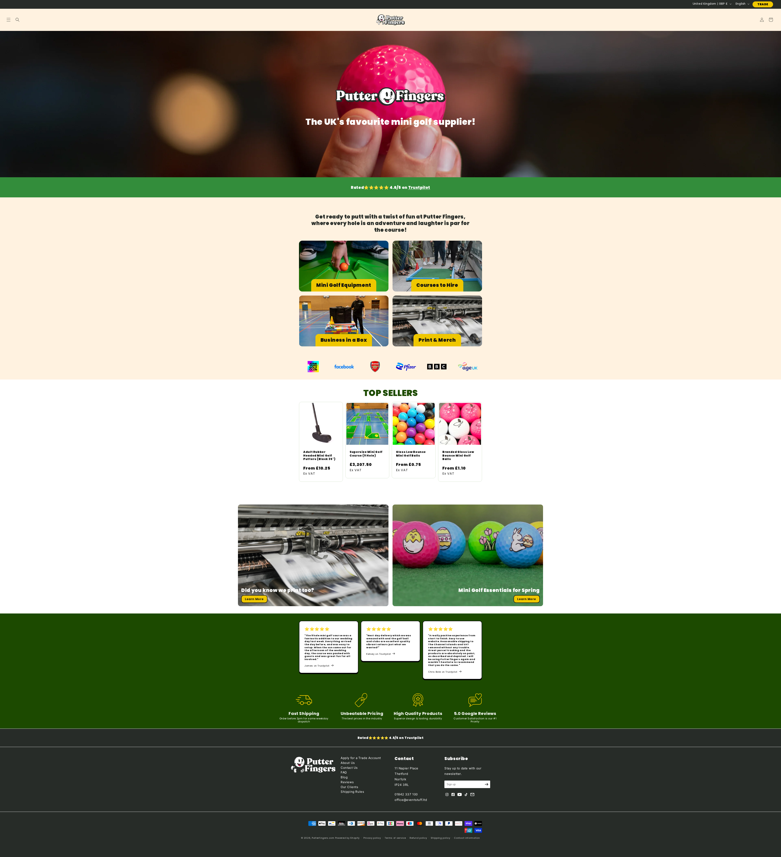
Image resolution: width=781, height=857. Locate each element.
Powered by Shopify (347, 838)
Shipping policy (440, 838)
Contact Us (349, 768)
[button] (8, 19)
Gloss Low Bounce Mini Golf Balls (411, 453)
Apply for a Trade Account (361, 758)
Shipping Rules (352, 792)
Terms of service (395, 838)
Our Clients (349, 787)
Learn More (254, 599)
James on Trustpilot (316, 665)
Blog (344, 777)
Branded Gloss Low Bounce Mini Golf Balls (458, 455)
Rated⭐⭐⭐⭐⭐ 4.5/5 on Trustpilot (391, 738)
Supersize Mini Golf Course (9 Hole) (366, 453)
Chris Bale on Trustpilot (442, 671)
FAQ (344, 772)
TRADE (762, 4)
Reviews (347, 782)
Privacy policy (372, 838)
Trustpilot (419, 187)
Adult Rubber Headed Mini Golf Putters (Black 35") (319, 455)
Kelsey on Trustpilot (378, 654)
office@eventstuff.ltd (411, 800)
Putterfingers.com (323, 838)
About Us (348, 763)
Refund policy (418, 838)
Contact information (467, 838)
